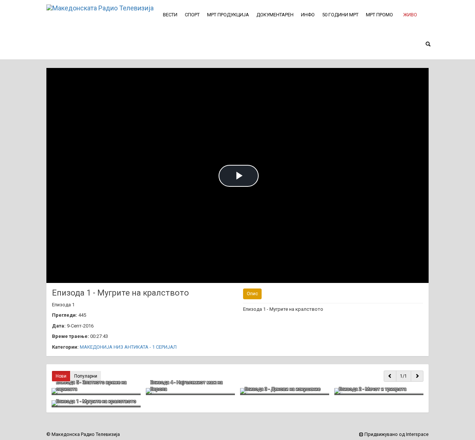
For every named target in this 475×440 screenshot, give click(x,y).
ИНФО (308, 14)
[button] (410, 15)
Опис (252, 293)
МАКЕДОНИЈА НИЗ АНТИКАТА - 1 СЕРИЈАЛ (128, 347)
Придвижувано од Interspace (396, 434)
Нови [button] (61, 376)
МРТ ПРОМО (379, 14)
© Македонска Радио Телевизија (83, 434)
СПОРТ (192, 14)
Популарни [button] (85, 376)
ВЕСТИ (170, 14)
